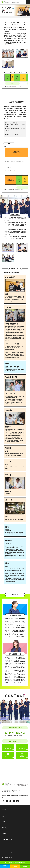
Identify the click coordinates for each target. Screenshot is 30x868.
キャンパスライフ (8, 17)
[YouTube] (6, 801)
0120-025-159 (16, 733)
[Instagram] (17, 801)
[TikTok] (3, 801)
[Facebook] (14, 801)
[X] (10, 801)
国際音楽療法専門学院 (6, 857)
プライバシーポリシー (6, 847)
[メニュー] (28, 2)
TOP (2, 17)
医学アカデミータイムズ (6, 852)
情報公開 (3, 849)
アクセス (18, 790)
